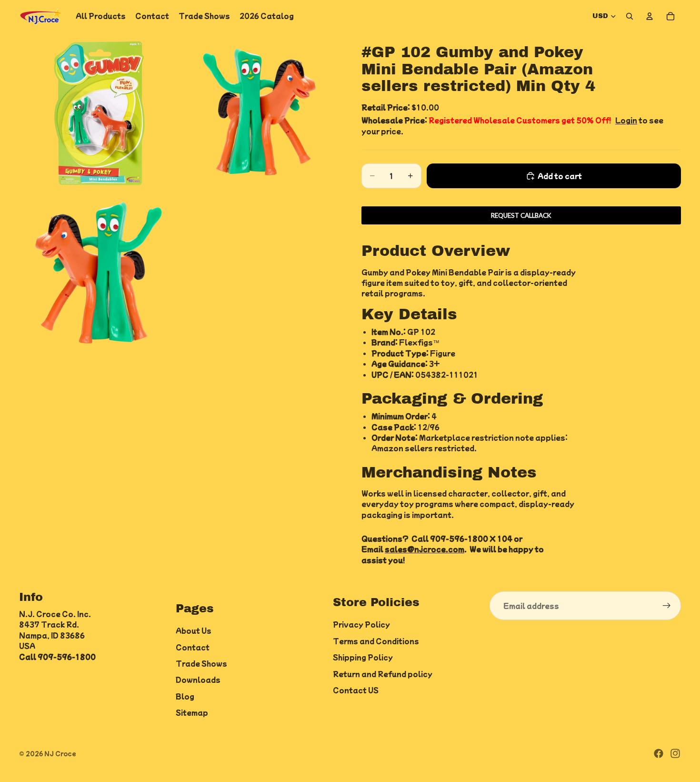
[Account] (649, 16)
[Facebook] (658, 753)
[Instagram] (675, 753)
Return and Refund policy (382, 673)
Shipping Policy (363, 657)
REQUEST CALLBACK (521, 215)
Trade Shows (201, 663)
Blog (185, 696)
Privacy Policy (361, 624)
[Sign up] (667, 606)
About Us (193, 630)
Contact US (356, 690)
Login (626, 120)
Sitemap (192, 712)
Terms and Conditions (376, 640)
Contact (193, 646)
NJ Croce (60, 753)
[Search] (629, 16)
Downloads (198, 679)
